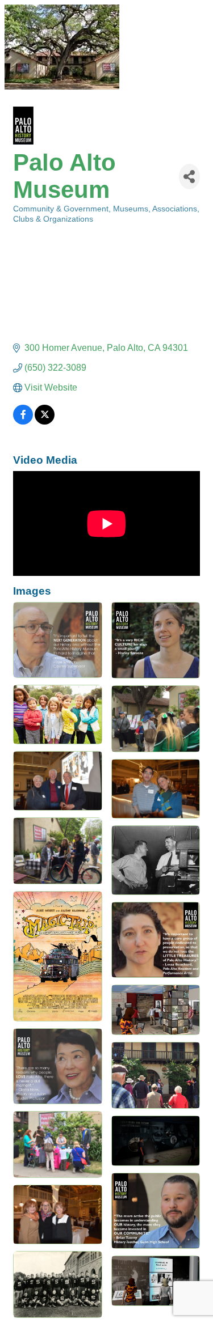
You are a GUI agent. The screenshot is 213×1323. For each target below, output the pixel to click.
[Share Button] (189, 176)
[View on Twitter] (45, 421)
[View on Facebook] (23, 421)
